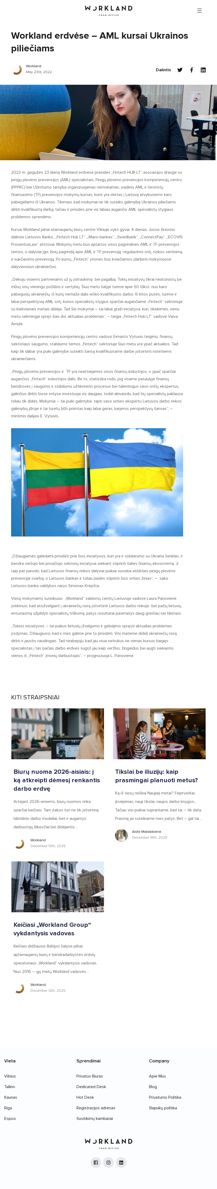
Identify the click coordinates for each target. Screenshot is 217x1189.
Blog (153, 1087)
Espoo (10, 1118)
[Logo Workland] (108, 11)
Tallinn (9, 1087)
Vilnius (10, 1076)
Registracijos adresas (95, 1108)
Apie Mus (157, 1076)
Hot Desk (85, 1097)
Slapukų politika (163, 1108)
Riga (8, 1108)
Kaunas (10, 1097)
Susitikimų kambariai (94, 1118)
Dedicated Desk (91, 1087)
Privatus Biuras (89, 1076)
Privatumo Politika (165, 1097)
